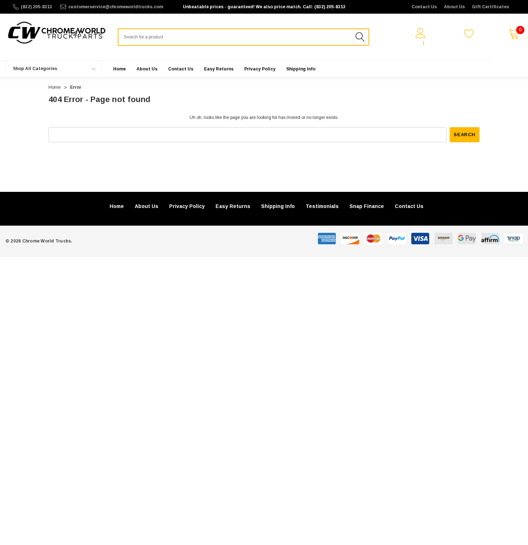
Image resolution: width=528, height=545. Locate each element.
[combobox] (235, 37)
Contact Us (424, 6)
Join (432, 43)
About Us (454, 6)
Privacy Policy (187, 206)
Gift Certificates (490, 6)
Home (117, 206)
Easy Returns (233, 206)
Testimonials (322, 206)
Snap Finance (366, 206)
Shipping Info (278, 206)
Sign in (412, 43)
